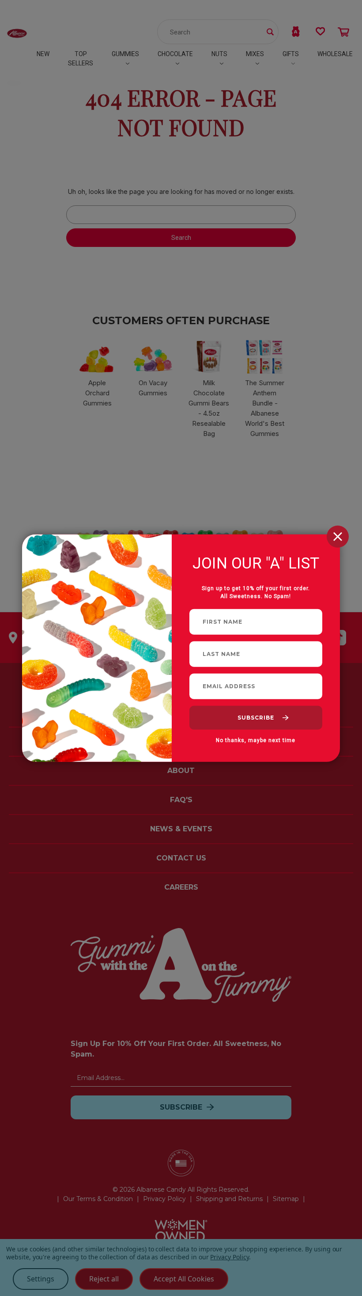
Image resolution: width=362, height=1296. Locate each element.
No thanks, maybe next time (255, 740)
